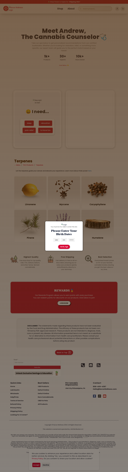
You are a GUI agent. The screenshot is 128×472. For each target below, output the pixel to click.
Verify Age (64, 247)
